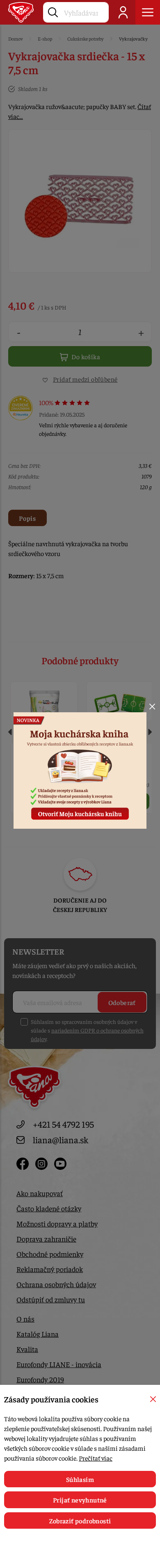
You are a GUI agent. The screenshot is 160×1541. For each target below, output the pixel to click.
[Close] (152, 706)
